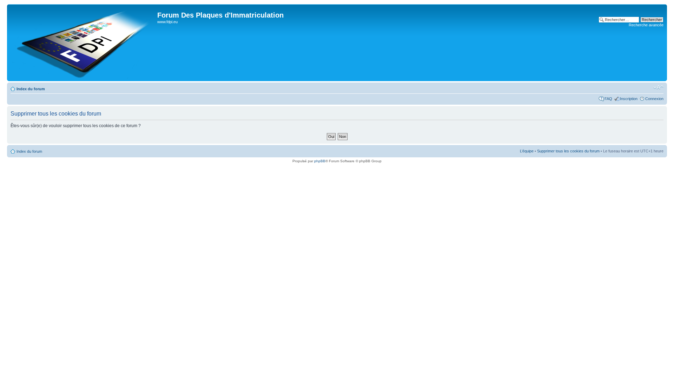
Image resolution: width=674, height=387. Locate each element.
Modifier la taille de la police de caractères (658, 87)
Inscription (628, 99)
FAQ (608, 99)
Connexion (654, 99)
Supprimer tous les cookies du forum (568, 151)
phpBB (319, 161)
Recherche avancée (646, 25)
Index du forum (30, 89)
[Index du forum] (83, 42)
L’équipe (527, 151)
